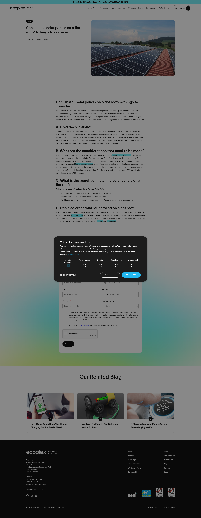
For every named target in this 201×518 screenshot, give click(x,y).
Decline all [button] (110, 275)
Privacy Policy (73, 254)
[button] (68, 275)
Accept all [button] (131, 275)
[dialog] (100, 259)
